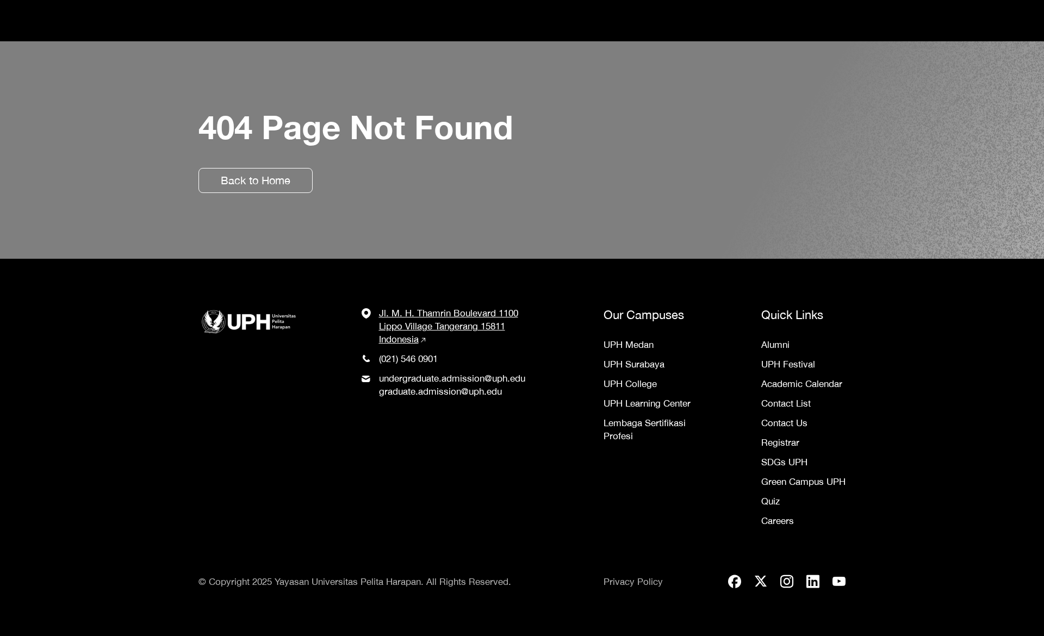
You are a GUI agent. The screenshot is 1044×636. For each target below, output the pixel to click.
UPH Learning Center (647, 403)
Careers (777, 520)
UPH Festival (788, 364)
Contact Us (784, 422)
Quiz (770, 501)
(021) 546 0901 (408, 358)
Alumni (775, 344)
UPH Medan (629, 344)
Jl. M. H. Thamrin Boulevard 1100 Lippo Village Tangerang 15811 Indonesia (448, 326)
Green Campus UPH (803, 481)
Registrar (780, 442)
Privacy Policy (633, 581)
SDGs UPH (784, 462)
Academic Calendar (801, 383)
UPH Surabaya (634, 364)
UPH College (630, 383)
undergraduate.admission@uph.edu (452, 378)
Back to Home (255, 180)
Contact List (786, 403)
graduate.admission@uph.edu (440, 391)
